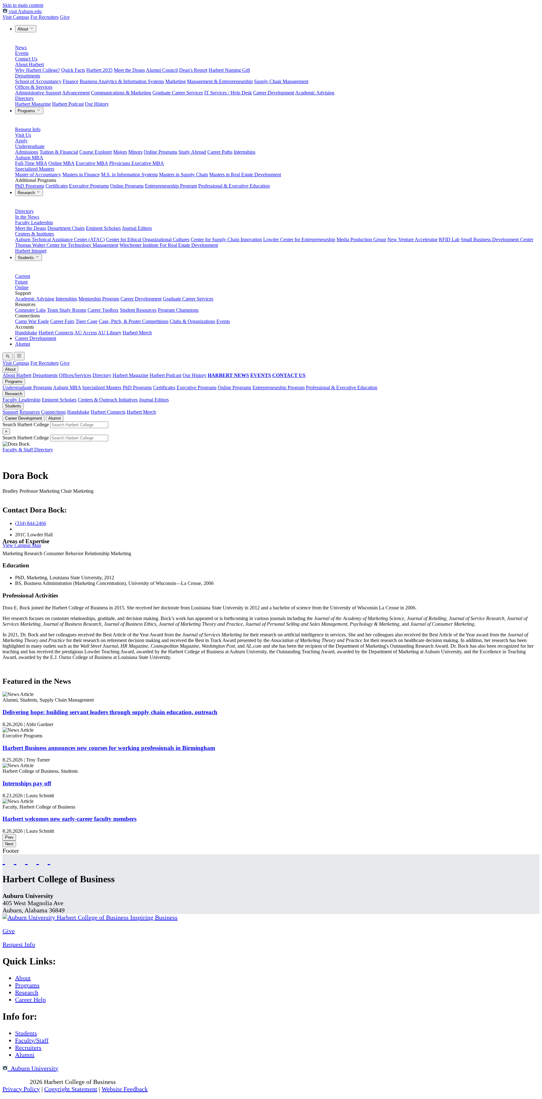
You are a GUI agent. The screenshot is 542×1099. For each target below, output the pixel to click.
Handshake (26, 332)
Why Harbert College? (37, 70)
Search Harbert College (26, 424)
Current (22, 276)
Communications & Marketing (121, 92)
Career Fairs (62, 321)
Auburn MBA (29, 157)
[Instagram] (26, 860)
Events (22, 53)
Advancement (76, 92)
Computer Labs (30, 310)
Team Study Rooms (66, 310)
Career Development (273, 92)
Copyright (15, 1081)
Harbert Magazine (33, 104)
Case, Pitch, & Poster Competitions (133, 321)
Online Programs (160, 152)
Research (27, 192)
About (23, 29)
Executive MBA (92, 163)
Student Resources (138, 310)
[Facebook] (4, 860)
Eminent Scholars (103, 228)
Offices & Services (33, 87)
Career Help (30, 999)
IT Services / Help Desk (228, 92)
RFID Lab (449, 239)
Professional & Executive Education (234, 185)
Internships (244, 152)
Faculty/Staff (32, 1040)
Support (10, 412)
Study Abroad (192, 152)
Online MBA (61, 163)
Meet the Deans (129, 70)
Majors (120, 152)
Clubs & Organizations (192, 321)
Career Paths (219, 152)
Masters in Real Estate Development (245, 174)
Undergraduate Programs (27, 387)
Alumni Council (162, 70)
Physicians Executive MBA (136, 163)
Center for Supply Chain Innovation (226, 239)
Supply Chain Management (281, 81)
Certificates (56, 185)
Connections (53, 412)
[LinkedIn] (49, 860)
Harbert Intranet (30, 250)
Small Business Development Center (497, 239)
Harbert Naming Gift (229, 70)
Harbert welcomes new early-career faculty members (69, 818)
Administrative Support (38, 92)
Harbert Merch (137, 332)
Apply (21, 140)
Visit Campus (16, 17)
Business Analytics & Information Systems (122, 81)
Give (65, 17)
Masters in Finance (81, 174)
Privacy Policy (21, 1089)
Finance (70, 81)
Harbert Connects (56, 332)
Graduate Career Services (177, 92)
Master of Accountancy (38, 174)
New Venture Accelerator (412, 239)
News (21, 47)
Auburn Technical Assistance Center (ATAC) (60, 239)
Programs (27, 111)
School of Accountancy (38, 81)
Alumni (22, 344)
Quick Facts (73, 70)
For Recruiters (44, 17)
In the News (27, 217)
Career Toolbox (103, 310)
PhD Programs (29, 185)
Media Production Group (361, 239)
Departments (27, 75)
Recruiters (28, 1047)
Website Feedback (125, 1089)
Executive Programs (89, 185)
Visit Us (23, 135)
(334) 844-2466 (30, 523)
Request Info (27, 129)
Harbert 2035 (99, 70)
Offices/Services (75, 375)
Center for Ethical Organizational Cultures (147, 239)
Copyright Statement (70, 1089)
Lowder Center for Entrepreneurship (299, 239)
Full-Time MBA (31, 163)
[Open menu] (19, 356)
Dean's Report (193, 70)
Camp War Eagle (32, 321)
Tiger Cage (87, 321)
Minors (135, 152)
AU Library (109, 332)
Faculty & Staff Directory (28, 449)
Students (26, 257)
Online (22, 287)
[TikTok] (37, 860)
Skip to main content (23, 5)
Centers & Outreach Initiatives (108, 399)
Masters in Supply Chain (183, 174)
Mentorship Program (98, 298)
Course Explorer (95, 152)
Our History (97, 104)
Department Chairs (66, 228)
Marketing (175, 81)
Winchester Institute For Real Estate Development (169, 245)
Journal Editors (137, 228)
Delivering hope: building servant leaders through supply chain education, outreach (110, 712)
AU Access (85, 332)
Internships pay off (27, 783)
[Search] (8, 356)
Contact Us (26, 58)
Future (21, 281)
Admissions (26, 152)
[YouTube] (15, 860)
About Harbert (29, 64)
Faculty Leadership (34, 222)
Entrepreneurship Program (171, 185)
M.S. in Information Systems (129, 174)
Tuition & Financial (59, 152)
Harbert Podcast (68, 104)
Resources (29, 412)
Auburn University (33, 1068)
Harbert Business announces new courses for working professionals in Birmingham (109, 748)
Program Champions (178, 310)
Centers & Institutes (34, 233)
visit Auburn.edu (25, 11)
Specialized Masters (34, 169)
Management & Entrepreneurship (220, 81)
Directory (24, 98)
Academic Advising (314, 92)
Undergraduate (30, 146)
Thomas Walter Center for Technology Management (66, 245)
